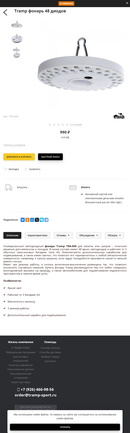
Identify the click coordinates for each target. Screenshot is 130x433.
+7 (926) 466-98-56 (37, 389)
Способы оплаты (50, 347)
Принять (65, 427)
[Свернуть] (127, 3)
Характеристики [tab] (37, 235)
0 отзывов (76, 124)
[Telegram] (46, 220)
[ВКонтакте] (23, 220)
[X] (37, 220)
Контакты (50, 361)
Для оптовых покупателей (20, 358)
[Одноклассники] (27, 220)
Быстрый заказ (50, 156)
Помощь (50, 342)
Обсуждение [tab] (88, 235)
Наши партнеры (20, 382)
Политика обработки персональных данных (20, 367)
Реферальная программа (20, 352)
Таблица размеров (14, 145)
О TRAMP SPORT (20, 347)
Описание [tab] (12, 235)
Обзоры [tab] (114, 235)
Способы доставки (50, 352)
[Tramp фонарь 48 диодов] (81, 63)
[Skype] (42, 220)
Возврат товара (50, 356)
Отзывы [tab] (63, 235)
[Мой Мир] (32, 220)
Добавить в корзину (19, 156)
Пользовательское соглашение (20, 375)
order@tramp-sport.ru (35, 394)
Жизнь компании (20, 342)
